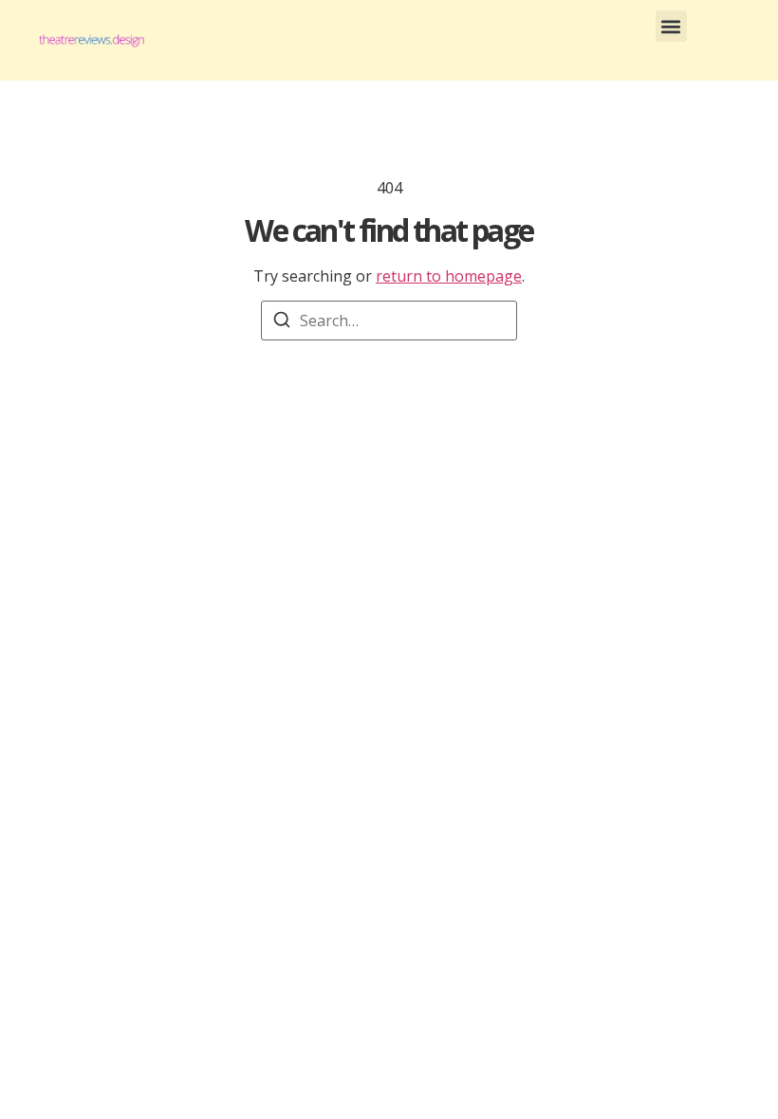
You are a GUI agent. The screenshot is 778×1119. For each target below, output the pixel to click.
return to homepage (449, 276)
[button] (671, 26)
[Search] (281, 322)
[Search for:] (389, 320)
